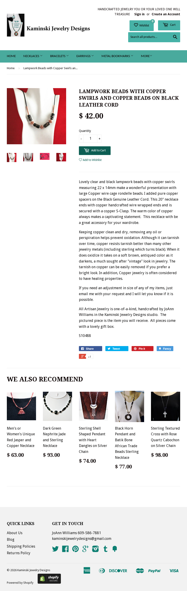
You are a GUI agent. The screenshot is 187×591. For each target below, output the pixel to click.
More (145, 56)
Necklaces (31, 56)
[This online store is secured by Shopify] (49, 582)
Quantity (85, 131)
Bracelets (58, 56)
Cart (172, 25)
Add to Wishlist (92, 160)
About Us (14, 533)
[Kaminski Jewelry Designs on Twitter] (55, 550)
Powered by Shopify (20, 582)
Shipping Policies (21, 546)
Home (11, 56)
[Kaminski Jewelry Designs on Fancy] (114, 550)
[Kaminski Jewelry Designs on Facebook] (65, 550)
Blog (10, 539)
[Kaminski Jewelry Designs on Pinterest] (75, 550)
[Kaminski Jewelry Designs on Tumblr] (105, 550)
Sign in (139, 14)
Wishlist (146, 23)
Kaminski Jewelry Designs (33, 570)
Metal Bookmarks (116, 56)
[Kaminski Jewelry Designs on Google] (85, 550)
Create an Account (166, 14)
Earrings (83, 56)
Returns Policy (18, 553)
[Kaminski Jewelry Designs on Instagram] (95, 550)
